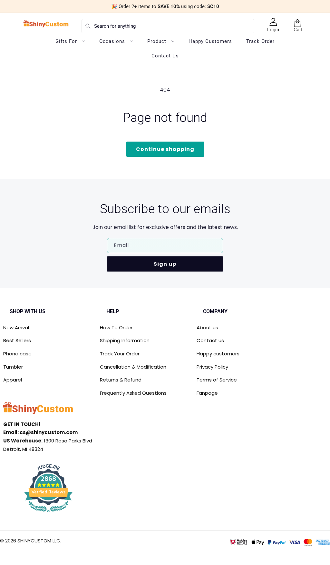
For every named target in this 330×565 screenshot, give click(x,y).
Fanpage (207, 393)
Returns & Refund (120, 379)
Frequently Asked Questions (133, 393)
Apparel (12, 379)
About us (207, 327)
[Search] (88, 26)
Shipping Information (125, 340)
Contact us (210, 340)
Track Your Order (120, 353)
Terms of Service (217, 379)
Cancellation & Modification (133, 366)
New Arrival (16, 327)
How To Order (116, 327)
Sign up (165, 264)
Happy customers (218, 353)
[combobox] (168, 26)
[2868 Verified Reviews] (48, 513)
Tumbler (13, 366)
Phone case (17, 353)
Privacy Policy (212, 366)
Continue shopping (165, 149)
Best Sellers (17, 340)
